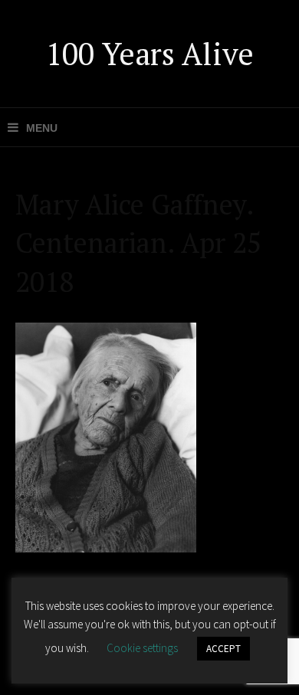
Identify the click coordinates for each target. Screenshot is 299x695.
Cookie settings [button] (142, 648)
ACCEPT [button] (223, 648)
